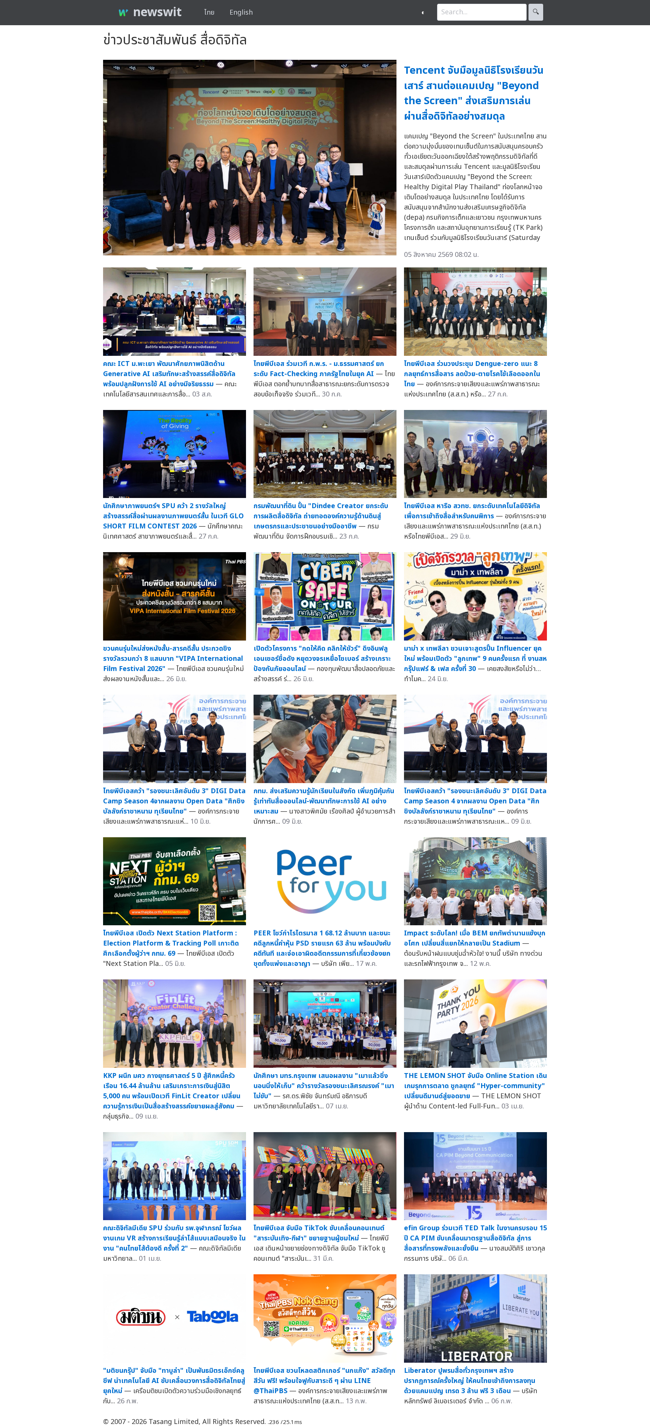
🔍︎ (536, 12)
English (241, 13)
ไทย (209, 13)
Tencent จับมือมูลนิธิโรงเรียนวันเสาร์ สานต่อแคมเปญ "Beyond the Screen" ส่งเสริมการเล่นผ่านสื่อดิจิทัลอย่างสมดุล (474, 93)
